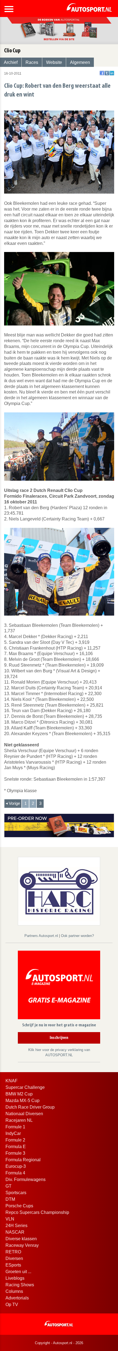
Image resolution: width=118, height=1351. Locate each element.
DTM (10, 1199)
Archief (11, 62)
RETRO (13, 1252)
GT (8, 1186)
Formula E (15, 1146)
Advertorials (17, 1298)
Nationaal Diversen (24, 1113)
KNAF (11, 1080)
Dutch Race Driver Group (30, 1107)
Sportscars (15, 1192)
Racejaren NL (19, 1120)
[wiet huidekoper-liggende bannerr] (59, 825)
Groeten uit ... (18, 1271)
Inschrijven (59, 1038)
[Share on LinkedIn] (111, 73)
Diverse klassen (21, 1238)
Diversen (14, 1258)
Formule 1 (15, 1127)
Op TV (11, 1304)
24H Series (16, 1225)
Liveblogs (14, 1278)
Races (32, 62)
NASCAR (14, 1232)
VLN (9, 1219)
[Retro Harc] (59, 890)
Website (54, 62)
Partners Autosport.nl (41, 936)
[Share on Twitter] (107, 73)
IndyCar (13, 1133)
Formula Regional (23, 1159)
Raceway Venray (22, 1245)
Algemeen (80, 62)
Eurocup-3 (15, 1166)
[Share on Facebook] (102, 73)
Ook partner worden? (77, 936)
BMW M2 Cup (19, 1094)
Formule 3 (15, 1153)
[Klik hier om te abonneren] (59, 986)
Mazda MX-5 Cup (22, 1100)
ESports (13, 1265)
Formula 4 (15, 1173)
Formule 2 (15, 1140)
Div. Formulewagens (25, 1179)
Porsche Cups (19, 1205)
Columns (14, 1291)
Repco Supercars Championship (37, 1212)
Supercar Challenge (25, 1087)
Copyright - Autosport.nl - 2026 (59, 1343)
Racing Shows (19, 1284)
